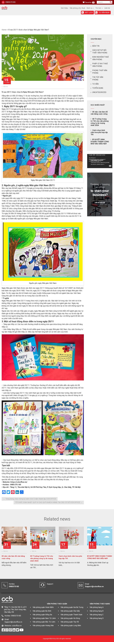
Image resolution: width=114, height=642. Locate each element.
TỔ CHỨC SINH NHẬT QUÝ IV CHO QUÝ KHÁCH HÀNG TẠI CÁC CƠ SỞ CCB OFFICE (48, 502)
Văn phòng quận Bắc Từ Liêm (44, 622)
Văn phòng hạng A (96, 607)
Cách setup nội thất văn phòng (99, 51)
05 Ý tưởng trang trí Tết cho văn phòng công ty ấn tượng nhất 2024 (100, 122)
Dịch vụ (90, 8)
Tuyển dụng (97, 88)
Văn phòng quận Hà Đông (70, 618)
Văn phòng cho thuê (77, 8)
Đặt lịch (89, 12)
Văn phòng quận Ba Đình (42, 611)
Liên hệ (107, 8)
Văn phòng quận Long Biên (71, 625)
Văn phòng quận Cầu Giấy (70, 611)
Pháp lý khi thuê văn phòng (100, 65)
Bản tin (5, 86)
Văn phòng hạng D (97, 618)
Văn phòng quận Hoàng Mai (43, 625)
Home (4, 30)
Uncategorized (99, 92)
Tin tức (98, 8)
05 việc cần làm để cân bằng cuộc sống (99, 113)
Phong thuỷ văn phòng (99, 71)
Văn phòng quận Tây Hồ (70, 622)
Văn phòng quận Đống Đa (42, 615)
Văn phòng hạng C (96, 615)
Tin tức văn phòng (97, 78)
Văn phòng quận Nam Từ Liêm (44, 618)
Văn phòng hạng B (96, 611)
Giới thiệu (64, 8)
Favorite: (88, 2)
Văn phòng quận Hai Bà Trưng (72, 607)
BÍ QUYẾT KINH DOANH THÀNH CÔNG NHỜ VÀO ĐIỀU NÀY (100, 141)
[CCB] (4, 8)
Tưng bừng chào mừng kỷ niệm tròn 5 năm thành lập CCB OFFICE (29, 499)
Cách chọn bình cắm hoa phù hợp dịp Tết (99, 132)
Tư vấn (95, 84)
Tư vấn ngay (104, 12)
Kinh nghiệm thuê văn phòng (100, 58)
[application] (99, 161)
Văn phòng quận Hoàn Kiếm (43, 607)
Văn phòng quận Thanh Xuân (71, 615)
